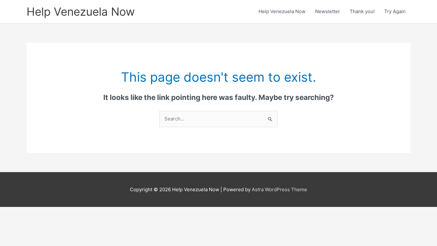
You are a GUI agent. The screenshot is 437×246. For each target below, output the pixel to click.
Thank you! (362, 11)
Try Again (395, 11)
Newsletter (327, 11)
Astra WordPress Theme (279, 189)
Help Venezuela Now (81, 11)
